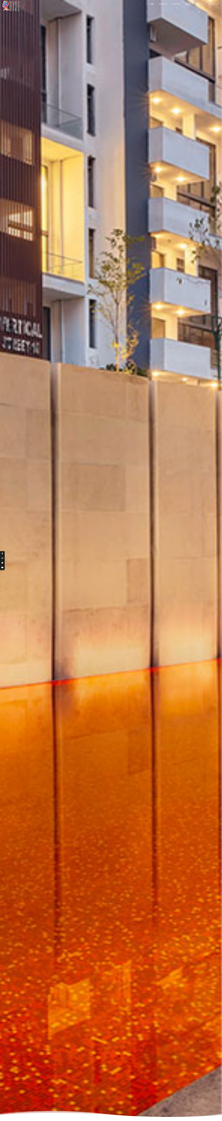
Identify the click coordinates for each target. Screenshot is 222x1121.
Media (188, 3)
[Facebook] (3, 553)
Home (151, 3)
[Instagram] (3, 558)
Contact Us (213, 3)
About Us (163, 3)
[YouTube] (3, 567)
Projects (176, 3)
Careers (199, 3)
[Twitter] (3, 562)
